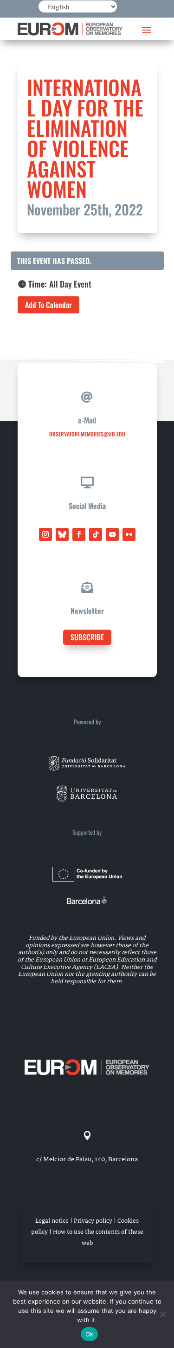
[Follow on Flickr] (128, 534)
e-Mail (87, 420)
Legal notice (52, 1221)
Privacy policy (93, 1221)
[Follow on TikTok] (95, 534)
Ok (89, 1334)
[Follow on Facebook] (78, 534)
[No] (162, 1314)
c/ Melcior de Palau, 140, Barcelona (87, 1159)
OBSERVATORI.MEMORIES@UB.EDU (87, 434)
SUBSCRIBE (87, 637)
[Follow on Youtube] (112, 534)
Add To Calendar (48, 304)
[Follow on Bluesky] (62, 534)
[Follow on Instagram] (45, 534)
